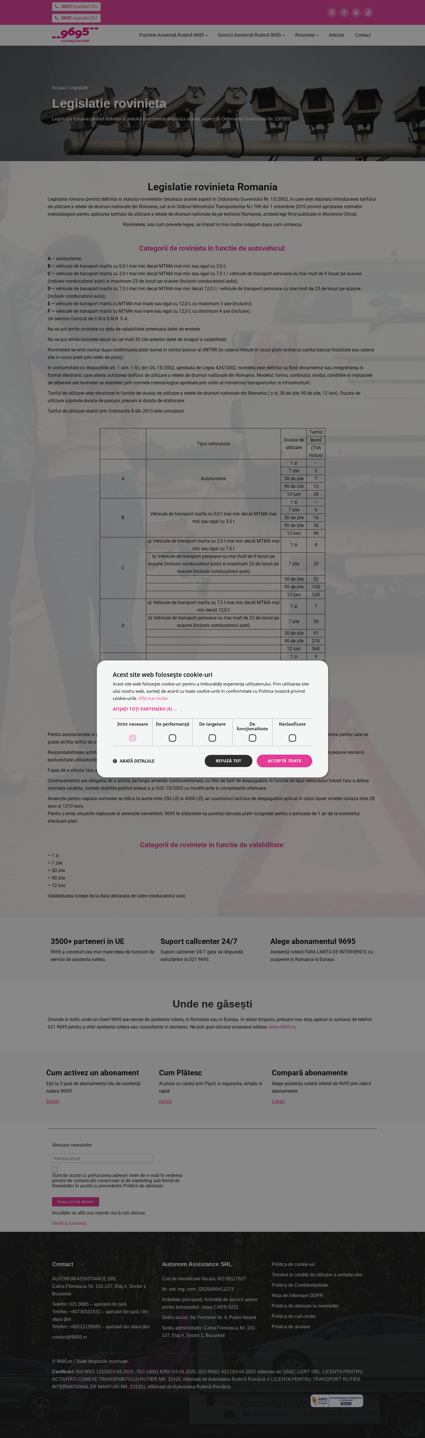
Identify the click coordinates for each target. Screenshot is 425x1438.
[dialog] (212, 718)
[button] (212, 708)
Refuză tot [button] (228, 760)
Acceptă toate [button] (284, 760)
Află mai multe (153, 698)
